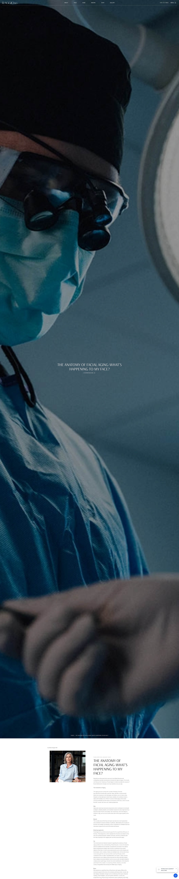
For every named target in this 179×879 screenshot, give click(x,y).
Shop (102, 3)
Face (75, 3)
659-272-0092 (164, 3)
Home (72, 735)
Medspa (93, 3)
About (66, 3)
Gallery (112, 3)
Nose (83, 3)
